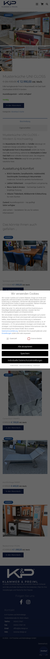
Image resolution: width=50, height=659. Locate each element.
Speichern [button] (25, 353)
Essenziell (13, 338)
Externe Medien (36, 338)
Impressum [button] (36, 365)
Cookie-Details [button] (14, 365)
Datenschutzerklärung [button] (25, 365)
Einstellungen (6, 333)
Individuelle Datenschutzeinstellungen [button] (25, 360)
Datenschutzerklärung (10, 331)
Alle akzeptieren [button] (25, 346)
